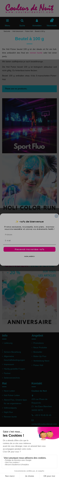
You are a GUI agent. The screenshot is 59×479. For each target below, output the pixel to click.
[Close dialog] (56, 216)
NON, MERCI (29, 256)
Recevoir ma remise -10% (29, 249)
